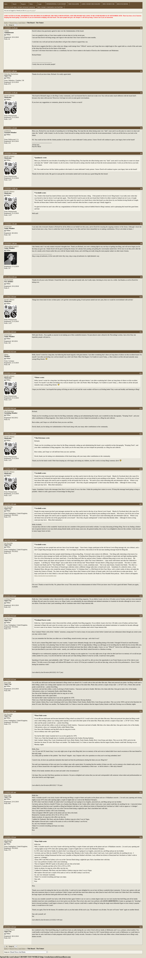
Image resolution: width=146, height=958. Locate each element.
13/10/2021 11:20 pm (10, 28)
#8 (141, 243)
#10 (141, 297)
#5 (141, 153)
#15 (141, 434)
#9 (141, 277)
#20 (141, 616)
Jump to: (7, 952)
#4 (141, 128)
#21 (141, 679)
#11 (141, 332)
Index (5, 4)
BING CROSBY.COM (108, 4)
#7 (141, 224)
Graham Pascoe (9, 599)
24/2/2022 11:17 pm (10, 540)
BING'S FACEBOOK (122, 4)
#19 (141, 596)
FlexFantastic (8, 280)
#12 (141, 351)
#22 (141, 711)
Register (23, 4)
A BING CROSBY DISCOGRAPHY (90, 4)
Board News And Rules (17, 23)
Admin (6, 31)
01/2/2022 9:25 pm (10, 351)
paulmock (7, 131)
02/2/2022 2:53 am (10, 373)
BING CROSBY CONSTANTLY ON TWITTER (50, 7)
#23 (141, 792)
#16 (141, 469)
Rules (31, 4)
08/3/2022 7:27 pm (10, 711)
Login (39, 4)
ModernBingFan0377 (11, 246)
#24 (141, 837)
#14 (141, 408)
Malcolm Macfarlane (11, 74)
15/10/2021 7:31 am (10, 224)
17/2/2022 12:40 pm (10, 469)
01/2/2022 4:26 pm (10, 332)
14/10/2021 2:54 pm (10, 153)
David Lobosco (9, 95)
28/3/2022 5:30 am (10, 927)
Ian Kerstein (8, 507)
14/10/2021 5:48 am (10, 71)
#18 (141, 540)
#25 (141, 927)
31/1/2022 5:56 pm (10, 297)
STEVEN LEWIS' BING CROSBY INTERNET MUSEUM (19, 7)
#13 (141, 373)
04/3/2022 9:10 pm (10, 616)
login (27, 10)
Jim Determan (9, 411)
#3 (141, 93)
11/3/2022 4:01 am (10, 792)
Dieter (6, 354)
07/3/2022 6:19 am (10, 679)
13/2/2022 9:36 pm (10, 434)
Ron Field (7, 682)
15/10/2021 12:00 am (10, 188)
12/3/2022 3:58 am (10, 837)
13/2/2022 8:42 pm (10, 408)
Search (14, 4)
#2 (141, 71)
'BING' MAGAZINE (73, 4)
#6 (141, 188)
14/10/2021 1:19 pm (10, 128)
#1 (141, 28)
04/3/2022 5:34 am (10, 596)
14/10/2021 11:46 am (10, 93)
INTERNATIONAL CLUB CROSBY (56, 4)
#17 (141, 504)
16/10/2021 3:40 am (10, 243)
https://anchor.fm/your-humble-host (45, 576)
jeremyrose (8, 226)
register (33, 10)
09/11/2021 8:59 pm (10, 277)
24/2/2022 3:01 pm (10, 504)
